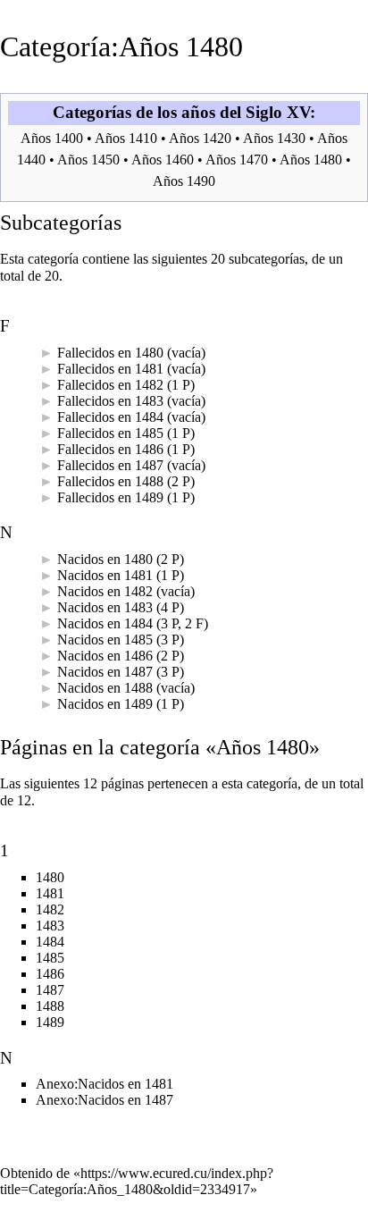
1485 (50, 957)
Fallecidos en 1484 (110, 417)
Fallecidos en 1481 (110, 368)
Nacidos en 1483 (105, 607)
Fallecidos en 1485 (110, 433)
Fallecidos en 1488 (110, 481)
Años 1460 (162, 159)
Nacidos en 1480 (105, 559)
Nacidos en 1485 (105, 639)
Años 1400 (52, 138)
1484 (50, 941)
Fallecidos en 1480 (110, 352)
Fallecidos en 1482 (110, 384)
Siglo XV (278, 112)
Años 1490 (184, 181)
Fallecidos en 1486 (110, 449)
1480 (50, 877)
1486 (50, 973)
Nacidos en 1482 (105, 591)
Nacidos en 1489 (105, 703)
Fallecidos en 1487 (110, 465)
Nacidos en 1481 (105, 575)
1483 (50, 925)
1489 (50, 1022)
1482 (50, 909)
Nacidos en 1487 (105, 671)
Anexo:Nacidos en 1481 (104, 1083)
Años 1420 (200, 138)
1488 (50, 1006)
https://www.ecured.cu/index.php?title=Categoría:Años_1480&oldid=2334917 (136, 1181)
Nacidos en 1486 (105, 655)
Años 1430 (274, 138)
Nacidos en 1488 (105, 687)
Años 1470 (236, 159)
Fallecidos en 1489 (110, 497)
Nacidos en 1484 (105, 623)
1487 (50, 989)
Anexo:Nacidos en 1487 (104, 1099)
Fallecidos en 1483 (110, 400)
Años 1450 (88, 159)
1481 (50, 893)
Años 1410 (126, 138)
